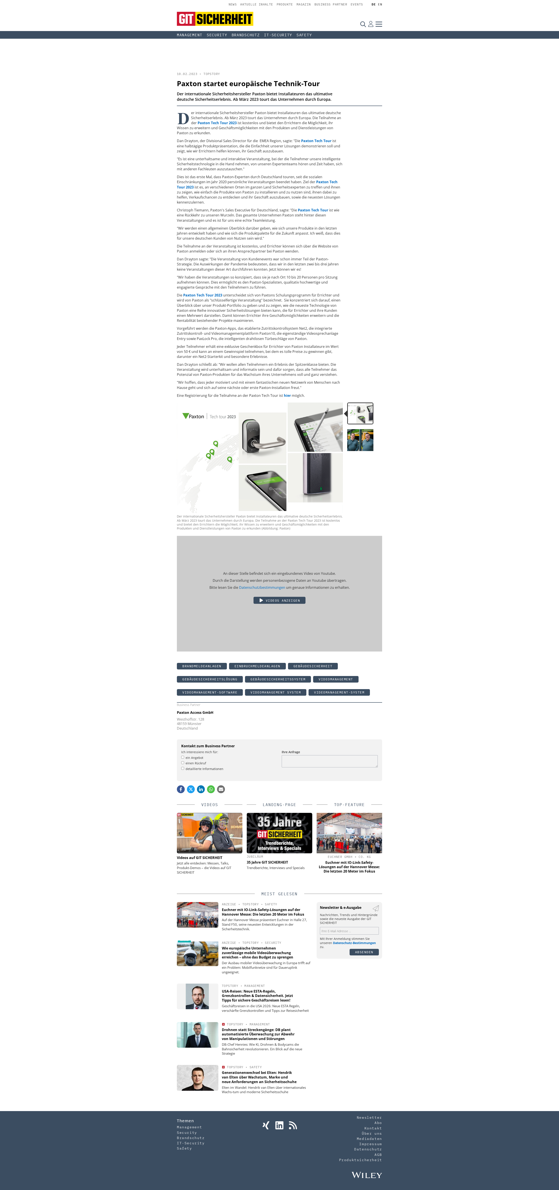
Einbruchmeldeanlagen (257, 666)
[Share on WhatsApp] (211, 789)
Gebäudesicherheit (313, 666)
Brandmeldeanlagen (201, 666)
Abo (378, 1122)
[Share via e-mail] (221, 789)
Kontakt (373, 1128)
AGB (378, 1154)
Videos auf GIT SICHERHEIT (199, 857)
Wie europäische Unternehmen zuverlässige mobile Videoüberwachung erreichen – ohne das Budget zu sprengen (257, 953)
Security (217, 35)
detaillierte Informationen (204, 769)
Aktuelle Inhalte (256, 4)
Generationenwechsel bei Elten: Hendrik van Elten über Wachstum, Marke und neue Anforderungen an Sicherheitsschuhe (259, 1077)
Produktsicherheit (360, 1160)
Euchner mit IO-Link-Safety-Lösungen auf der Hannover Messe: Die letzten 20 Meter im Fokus (263, 912)
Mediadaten (369, 1138)
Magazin (304, 4)
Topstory (212, 74)
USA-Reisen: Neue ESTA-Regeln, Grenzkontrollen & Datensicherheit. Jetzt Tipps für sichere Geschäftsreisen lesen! (257, 996)
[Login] (370, 24)
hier (287, 395)
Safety (304, 35)
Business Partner (330, 4)
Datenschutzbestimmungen (262, 587)
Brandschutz (246, 35)
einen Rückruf (196, 763)
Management (189, 35)
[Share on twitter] (191, 789)
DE (374, 4)
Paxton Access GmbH (195, 712)
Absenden (364, 952)
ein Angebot (194, 758)
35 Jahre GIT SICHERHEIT (267, 862)
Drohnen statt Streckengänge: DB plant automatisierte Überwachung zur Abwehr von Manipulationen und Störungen (258, 1034)
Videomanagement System (275, 692)
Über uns (372, 1133)
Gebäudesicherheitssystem (277, 679)
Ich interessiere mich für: (199, 752)
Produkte (285, 4)
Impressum (370, 1144)
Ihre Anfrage (291, 752)
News (233, 4)
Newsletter (369, 1117)
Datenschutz (368, 1149)
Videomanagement (336, 679)
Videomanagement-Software (209, 692)
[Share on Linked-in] (201, 789)
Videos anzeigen (281, 600)
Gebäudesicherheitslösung (209, 679)
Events (357, 4)
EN (380, 4)
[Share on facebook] (181, 789)
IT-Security (278, 35)
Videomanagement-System (339, 692)
